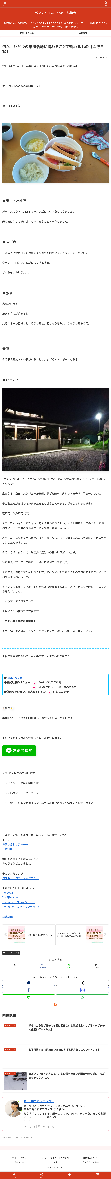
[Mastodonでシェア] (43, 901)
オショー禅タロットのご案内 (55, 1158)
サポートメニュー (20, 1158)
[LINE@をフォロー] (28, 997)
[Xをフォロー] (82, 983)
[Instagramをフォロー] (82, 990)
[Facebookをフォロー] (28, 990)
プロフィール (20, 1162)
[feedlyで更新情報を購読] (82, 997)
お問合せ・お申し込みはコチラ (20, 878)
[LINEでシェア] (93, 909)
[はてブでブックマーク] (43, 909)
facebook (7, 893)
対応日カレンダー (91, 1158)
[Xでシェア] (18, 901)
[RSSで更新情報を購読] (55, 1004)
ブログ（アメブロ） (91, 1162)
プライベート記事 (12, 953)
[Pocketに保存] (68, 909)
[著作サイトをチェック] (28, 983)
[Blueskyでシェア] (68, 901)
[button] (96, 966)
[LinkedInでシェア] (55, 917)
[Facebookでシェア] (18, 909)
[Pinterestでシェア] (31, 917)
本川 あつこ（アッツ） (39, 1101)
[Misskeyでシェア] (93, 901)
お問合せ (55, 1162)
